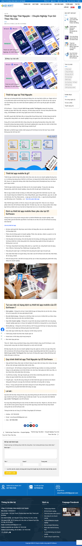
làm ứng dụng (68, 77)
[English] (71, 7)
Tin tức (77, 4)
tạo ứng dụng (68, 82)
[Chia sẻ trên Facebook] (25, 425)
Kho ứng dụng (59, 4)
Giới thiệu (35, 4)
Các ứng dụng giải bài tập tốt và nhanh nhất (74, 38)
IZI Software (23, 23)
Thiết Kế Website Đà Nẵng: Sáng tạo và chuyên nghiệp (74, 46)
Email (25, 461)
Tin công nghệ (69, 99)
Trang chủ (27, 4)
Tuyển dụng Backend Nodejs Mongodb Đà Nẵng (73, 30)
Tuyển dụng (69, 4)
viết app (75, 82)
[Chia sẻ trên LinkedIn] (36, 425)
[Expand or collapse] (55, 59)
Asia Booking (5, 534)
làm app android (69, 74)
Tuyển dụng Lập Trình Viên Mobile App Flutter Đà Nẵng (74, 20)
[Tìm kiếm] (79, 7)
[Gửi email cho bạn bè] (30, 425)
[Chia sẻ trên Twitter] (28, 425)
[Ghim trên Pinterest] (33, 425)
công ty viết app (69, 71)
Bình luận (7, 447)
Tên (5, 461)
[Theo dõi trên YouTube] (10, 532)
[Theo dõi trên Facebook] (76, 1)
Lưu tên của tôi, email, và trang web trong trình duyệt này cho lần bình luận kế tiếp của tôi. (32, 469)
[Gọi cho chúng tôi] (8, 532)
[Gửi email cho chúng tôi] (78, 1)
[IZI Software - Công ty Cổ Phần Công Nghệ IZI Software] (7, 5)
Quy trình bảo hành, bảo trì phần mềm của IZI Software (74, 55)
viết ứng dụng (68, 84)
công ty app (68, 69)
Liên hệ (66, 7)
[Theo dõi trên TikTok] (4, 532)
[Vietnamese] (74, 7)
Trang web (44, 461)
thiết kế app (68, 79)
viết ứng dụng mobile (70, 87)
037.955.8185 (14, 420)
